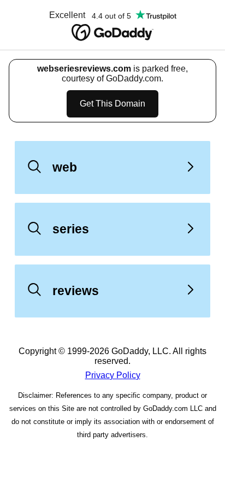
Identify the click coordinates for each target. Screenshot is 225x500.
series (70, 229)
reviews (75, 291)
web (64, 167)
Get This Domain (112, 103)
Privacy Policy (112, 375)
